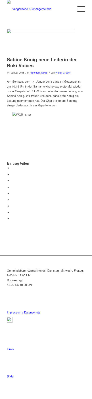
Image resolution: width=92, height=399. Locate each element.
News (44, 72)
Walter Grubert (63, 72)
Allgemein (35, 72)
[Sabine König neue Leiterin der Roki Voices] (40, 41)
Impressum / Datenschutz (23, 312)
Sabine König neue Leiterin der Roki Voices (42, 62)
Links (10, 349)
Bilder (10, 376)
